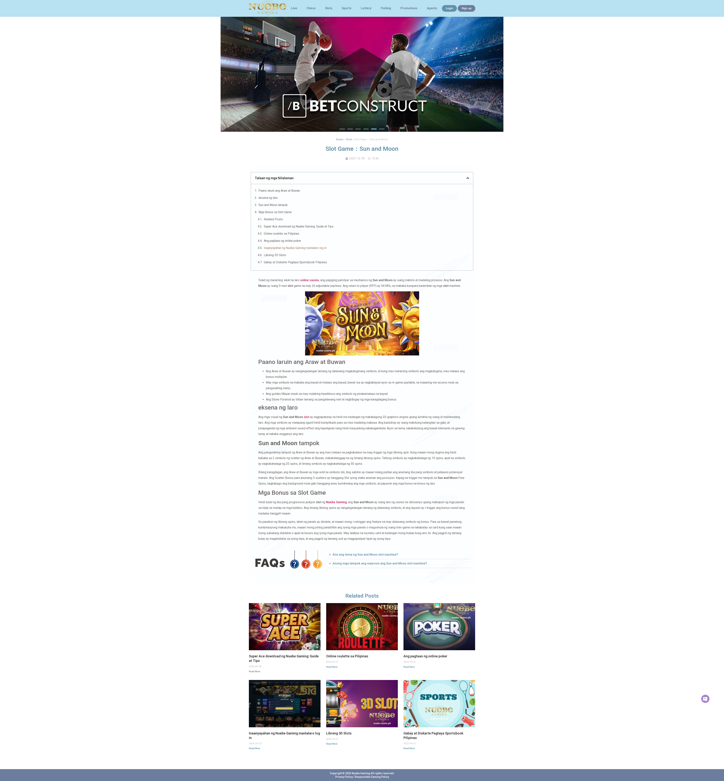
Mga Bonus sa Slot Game (275, 212)
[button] (342, 129)
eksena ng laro (268, 198)
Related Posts (273, 219)
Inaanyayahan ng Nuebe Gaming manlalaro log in (295, 248)
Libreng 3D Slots (275, 255)
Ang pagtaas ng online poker (282, 241)
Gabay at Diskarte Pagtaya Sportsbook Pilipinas (295, 262)
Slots (328, 8)
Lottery (366, 8)
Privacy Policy (344, 776)
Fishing (386, 8)
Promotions (408, 8)
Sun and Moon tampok (273, 205)
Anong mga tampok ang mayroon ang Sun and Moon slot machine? (380, 563)
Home (340, 139)
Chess (311, 8)
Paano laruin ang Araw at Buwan (279, 190)
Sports (346, 8)
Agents (432, 8)
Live (294, 8)
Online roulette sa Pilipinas (281, 233)
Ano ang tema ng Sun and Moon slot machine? (365, 554)
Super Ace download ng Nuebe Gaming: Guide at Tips (299, 226)
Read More (254, 671)
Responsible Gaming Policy (372, 776)
